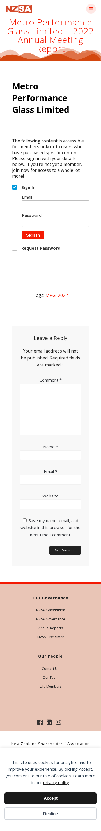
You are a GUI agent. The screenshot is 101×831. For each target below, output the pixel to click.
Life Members (50, 686)
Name (50, 446)
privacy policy (56, 782)
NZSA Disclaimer (50, 637)
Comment (51, 380)
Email (50, 471)
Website (50, 496)
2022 (63, 295)
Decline (50, 813)
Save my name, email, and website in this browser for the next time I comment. (50, 527)
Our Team (51, 677)
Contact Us (50, 668)
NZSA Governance (50, 619)
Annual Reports (50, 628)
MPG (50, 295)
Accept (51, 798)
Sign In (33, 235)
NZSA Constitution (50, 610)
